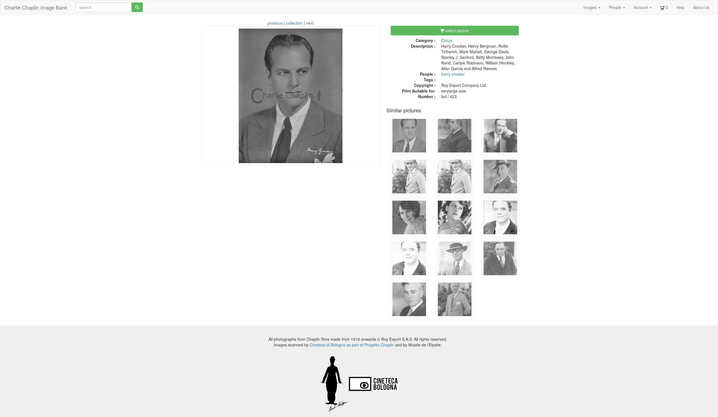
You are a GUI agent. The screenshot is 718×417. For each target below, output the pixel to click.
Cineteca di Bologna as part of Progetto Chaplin (352, 344)
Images (590, 7)
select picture (456, 30)
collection (294, 23)
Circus (446, 40)
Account (641, 7)
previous (275, 23)
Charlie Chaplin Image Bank (35, 7)
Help (680, 7)
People (615, 7)
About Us (701, 7)
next (310, 23)
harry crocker (453, 74)
